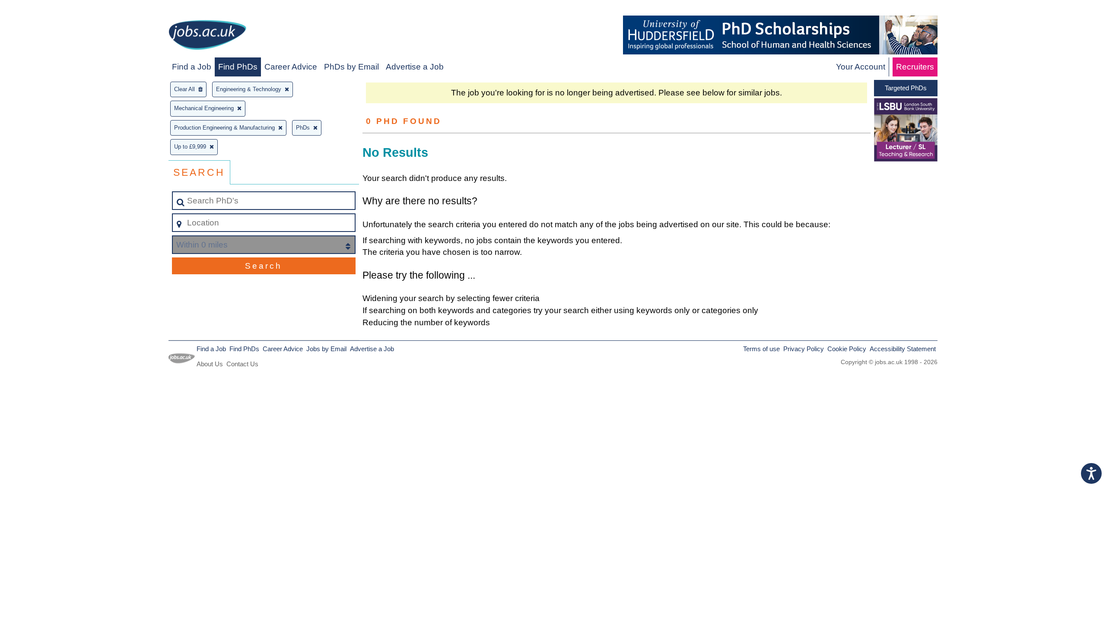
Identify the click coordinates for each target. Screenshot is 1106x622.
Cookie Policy (846, 348)
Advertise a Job (415, 66)
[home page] (207, 36)
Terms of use (761, 348)
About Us (210, 364)
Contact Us (242, 364)
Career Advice (290, 66)
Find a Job (191, 66)
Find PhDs (237, 66)
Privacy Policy (803, 348)
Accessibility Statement (903, 348)
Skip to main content (41, 9)
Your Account (860, 66)
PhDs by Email (351, 66)
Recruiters (915, 66)
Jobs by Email (326, 348)
